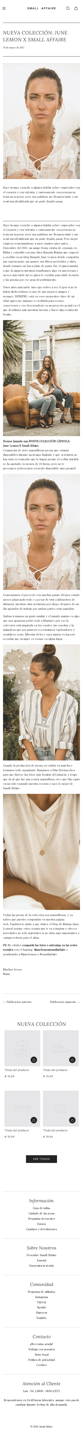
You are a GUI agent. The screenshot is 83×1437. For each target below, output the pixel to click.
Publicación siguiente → (65, 1002)
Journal (41, 1260)
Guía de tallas (41, 1208)
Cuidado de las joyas (42, 1213)
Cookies (41, 1365)
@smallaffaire (48, 954)
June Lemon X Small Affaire (21, 445)
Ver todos (41, 1159)
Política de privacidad (41, 1360)
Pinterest (41, 1312)
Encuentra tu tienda (41, 1265)
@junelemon (28, 954)
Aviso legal (42, 1354)
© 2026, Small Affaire (41, 1427)
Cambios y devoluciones (41, 1229)
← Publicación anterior (17, 1002)
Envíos (41, 1224)
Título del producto (17, 1070)
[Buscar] (68, 8)
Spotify (41, 1307)
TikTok (41, 1302)
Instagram (41, 1297)
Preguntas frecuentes (41, 1218)
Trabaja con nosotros (41, 1349)
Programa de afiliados (41, 1292)
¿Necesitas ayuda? (41, 1344)
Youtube (41, 1318)
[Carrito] (76, 8)
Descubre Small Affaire (42, 1255)
